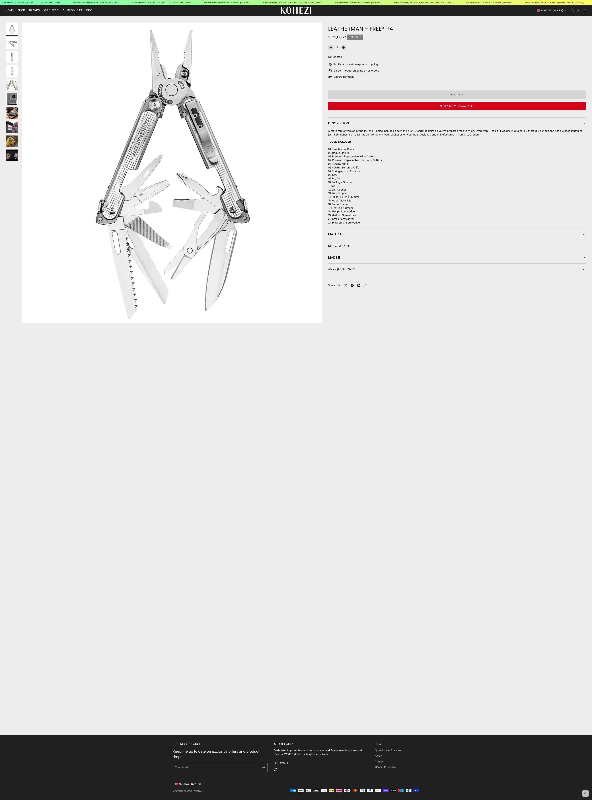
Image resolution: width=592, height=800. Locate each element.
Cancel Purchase (385, 767)
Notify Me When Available (457, 106)
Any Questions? (341, 269)
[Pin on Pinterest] (358, 285)
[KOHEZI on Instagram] (276, 769)
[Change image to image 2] (12, 43)
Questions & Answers (388, 750)
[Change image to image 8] (12, 127)
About (378, 755)
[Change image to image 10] (12, 155)
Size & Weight (339, 246)
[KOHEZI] (296, 10)
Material (335, 234)
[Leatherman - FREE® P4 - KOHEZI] (172, 173)
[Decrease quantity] (331, 47)
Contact (380, 761)
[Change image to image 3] (12, 57)
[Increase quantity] (343, 47)
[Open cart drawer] (585, 10)
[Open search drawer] (572, 10)
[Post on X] (345, 285)
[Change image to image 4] (12, 71)
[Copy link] (365, 285)
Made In (334, 257)
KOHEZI (198, 790)
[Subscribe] (263, 767)
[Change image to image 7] (12, 113)
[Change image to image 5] (12, 85)
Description (338, 123)
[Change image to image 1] (12, 29)
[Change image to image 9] (12, 141)
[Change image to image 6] (12, 99)
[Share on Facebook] (352, 285)
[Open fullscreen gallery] (316, 317)
